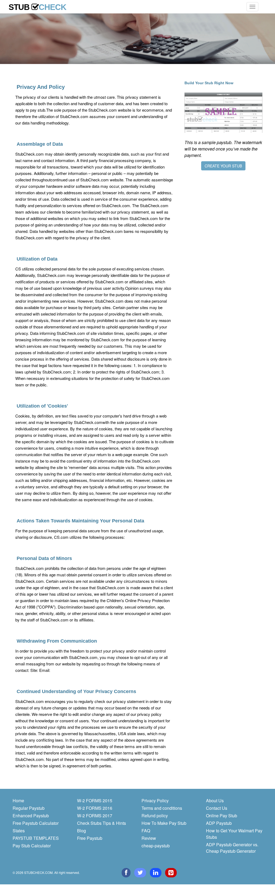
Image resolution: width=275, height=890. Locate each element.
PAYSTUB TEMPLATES (36, 838)
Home (18, 800)
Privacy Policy (155, 800)
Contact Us (216, 808)
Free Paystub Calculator (36, 823)
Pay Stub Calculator (32, 846)
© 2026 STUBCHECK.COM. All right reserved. (46, 872)
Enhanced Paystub (31, 815)
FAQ (146, 830)
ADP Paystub (219, 823)
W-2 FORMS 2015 (94, 800)
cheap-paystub (156, 846)
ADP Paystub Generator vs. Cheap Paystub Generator (232, 847)
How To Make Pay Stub (164, 823)
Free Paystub (89, 838)
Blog (81, 830)
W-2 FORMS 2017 (94, 815)
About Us (215, 800)
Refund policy (155, 815)
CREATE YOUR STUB (223, 166)
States (19, 830)
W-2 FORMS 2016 (94, 808)
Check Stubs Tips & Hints (101, 823)
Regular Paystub (29, 808)
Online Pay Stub (221, 815)
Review (149, 838)
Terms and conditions (162, 808)
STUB (37, 6)
